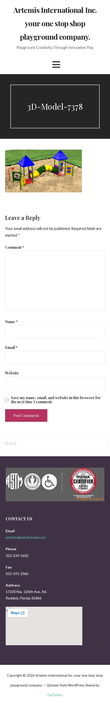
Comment (14, 247)
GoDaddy (54, 695)
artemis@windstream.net (26, 537)
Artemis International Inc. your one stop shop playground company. (55, 23)
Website (12, 372)
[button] (56, 64)
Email (11, 347)
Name (11, 321)
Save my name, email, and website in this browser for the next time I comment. (56, 400)
